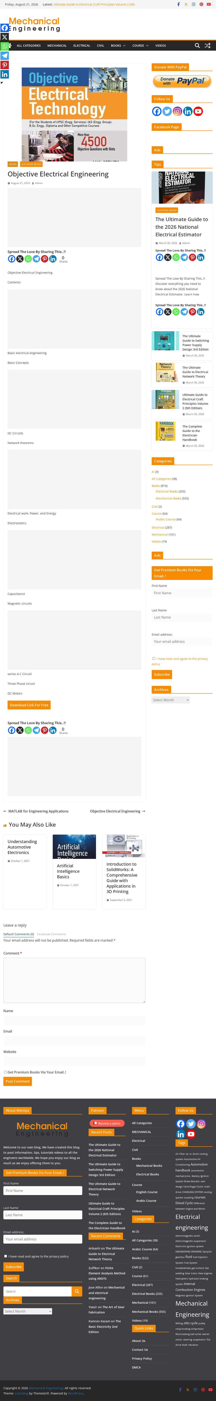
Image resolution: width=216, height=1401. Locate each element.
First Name (159, 586)
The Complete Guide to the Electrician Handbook (192, 433)
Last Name (159, 610)
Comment (12, 953)
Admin (39, 183)
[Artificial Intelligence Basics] (74, 837)
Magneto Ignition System (189, 1295)
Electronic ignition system (190, 1246)
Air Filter (180, 1153)
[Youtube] (198, 111)
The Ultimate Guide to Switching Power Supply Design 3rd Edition (195, 342)
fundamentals (183, 1268)
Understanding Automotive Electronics (22, 847)
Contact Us (140, 1350)
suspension (199, 1339)
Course (138, 45)
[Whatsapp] (28, 259)
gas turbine (198, 1268)
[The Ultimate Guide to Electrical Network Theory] (165, 375)
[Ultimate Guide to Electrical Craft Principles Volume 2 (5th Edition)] (165, 404)
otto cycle (191, 1323)
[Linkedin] (53, 259)
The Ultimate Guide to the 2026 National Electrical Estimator (181, 227)
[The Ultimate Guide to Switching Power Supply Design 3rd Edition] (165, 345)
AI (153, 472)
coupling (188, 1197)
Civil (100, 45)
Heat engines (205, 1273)
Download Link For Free (29, 705)
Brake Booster (192, 1181)
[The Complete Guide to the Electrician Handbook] (165, 436)
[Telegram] (36, 259)
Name (8, 1010)
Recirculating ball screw (188, 1334)
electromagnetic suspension (191, 1241)
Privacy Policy (142, 1358)
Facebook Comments (51, 934)
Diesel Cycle (184, 1203)
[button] (123, 46)
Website (9, 1051)
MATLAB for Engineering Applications (38, 811)
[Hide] (1, 82)
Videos (160, 45)
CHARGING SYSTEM (192, 1192)
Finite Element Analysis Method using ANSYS (107, 1273)
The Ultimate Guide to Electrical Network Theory (195, 371)
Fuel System (190, 1262)
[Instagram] (177, 111)
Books (116, 45)
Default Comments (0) (18, 934)
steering (187, 1339)
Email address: (162, 634)
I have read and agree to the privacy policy (38, 1256)
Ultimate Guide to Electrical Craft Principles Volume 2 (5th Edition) (195, 401)
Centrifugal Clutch (193, 1186)
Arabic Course (166, 519)
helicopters (182, 1278)
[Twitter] (167, 111)
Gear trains (191, 1273)
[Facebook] (11, 259)
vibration (193, 1344)
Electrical (81, 45)
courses (199, 1197)
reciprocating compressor (190, 1328)
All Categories (29, 45)
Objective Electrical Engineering (115, 811)
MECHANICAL (57, 45)
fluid (188, 1257)
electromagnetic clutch (188, 1235)
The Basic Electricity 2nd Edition (105, 1326)
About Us (138, 1341)
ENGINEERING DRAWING (189, 1251)
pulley (201, 1323)
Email (7, 1031)
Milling (179, 1323)
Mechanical (160, 534)
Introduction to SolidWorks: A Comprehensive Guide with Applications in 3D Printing (122, 877)
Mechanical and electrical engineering (107, 1292)
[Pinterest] (44, 259)
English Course (147, 1192)
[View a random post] (207, 46)
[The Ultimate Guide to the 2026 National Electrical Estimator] (182, 188)
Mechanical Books (168, 498)
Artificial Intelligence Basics (68, 871)
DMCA (136, 1367)
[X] (20, 259)
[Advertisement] (74, 217)
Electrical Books (31, 164)
